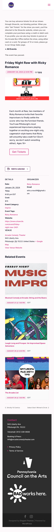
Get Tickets (19, 151)
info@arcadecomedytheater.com (20, 439)
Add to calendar (18, 169)
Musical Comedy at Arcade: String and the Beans (26, 298)
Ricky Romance (11, 215)
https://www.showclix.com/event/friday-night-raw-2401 (14, 224)
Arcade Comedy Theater (15, 235)
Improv (8, 208)
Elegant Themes (27, 521)
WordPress (27, 524)
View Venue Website (13, 248)
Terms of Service (16, 451)
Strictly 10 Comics (13, 408)
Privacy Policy (15, 447)
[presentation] (26, 278)
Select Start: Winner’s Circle (37, 408)
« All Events (11, 49)
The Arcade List (11, 393)
